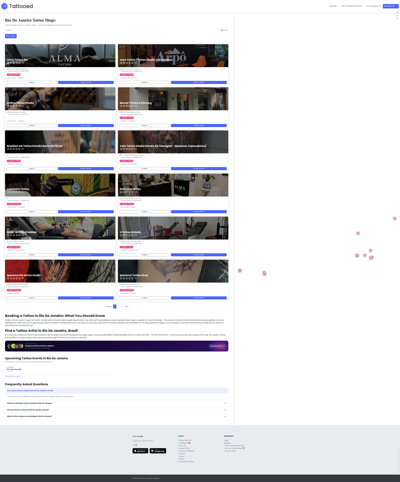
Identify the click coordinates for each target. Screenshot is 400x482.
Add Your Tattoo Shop (233, 448)
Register (227, 443)
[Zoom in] (397, 12)
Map (33, 82)
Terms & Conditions (186, 451)
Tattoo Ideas (183, 440)
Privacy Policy (184, 448)
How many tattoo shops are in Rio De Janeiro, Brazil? (30, 390)
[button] (358, 232)
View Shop (85, 82)
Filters (10, 36)
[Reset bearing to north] (397, 18)
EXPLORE (333, 6)
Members (390, 6)
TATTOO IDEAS (372, 6)
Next (126, 306)
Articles (181, 456)
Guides (181, 459)
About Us (182, 445)
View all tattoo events (13, 376)
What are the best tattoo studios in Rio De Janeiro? (29, 403)
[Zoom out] (397, 15)
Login (226, 440)
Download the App (186, 461)
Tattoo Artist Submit (232, 445)
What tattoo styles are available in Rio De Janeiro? (29, 416)
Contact (181, 453)
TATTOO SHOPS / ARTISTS (351, 6)
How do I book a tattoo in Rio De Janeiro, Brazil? (28, 410)
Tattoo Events (230, 451)
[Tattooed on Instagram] (133, 445)
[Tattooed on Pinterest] (136, 445)
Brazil (9, 30)
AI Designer (183, 443)
